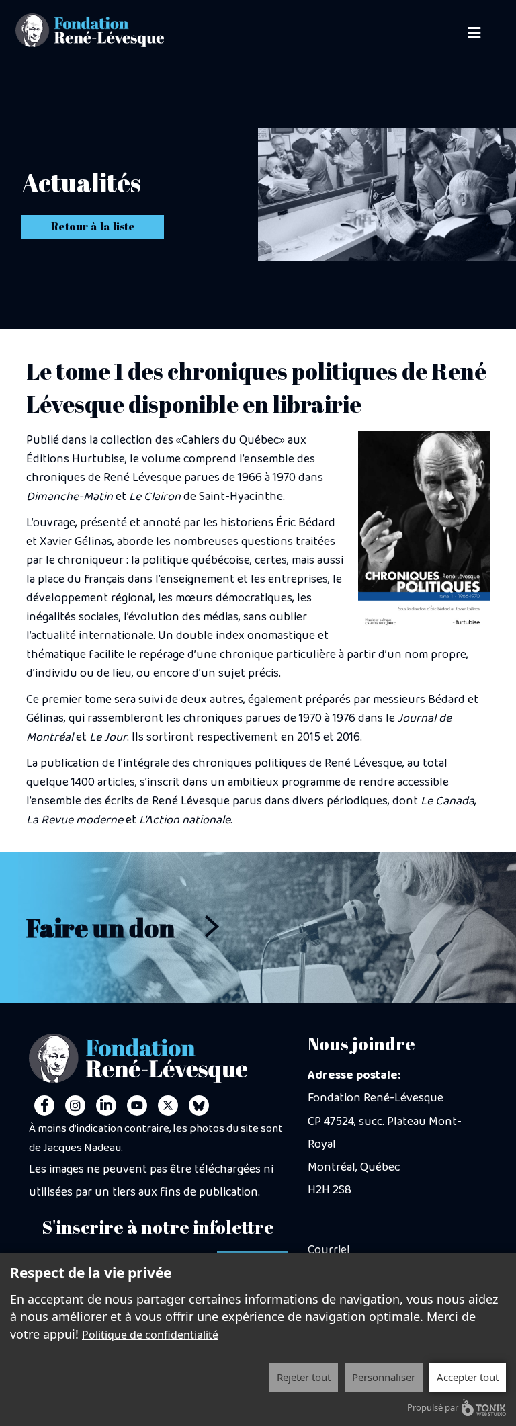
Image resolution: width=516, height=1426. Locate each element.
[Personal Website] (199, 1105)
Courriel (329, 1250)
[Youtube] (137, 1105)
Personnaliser (383, 1377)
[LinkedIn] (106, 1105)
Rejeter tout (304, 1377)
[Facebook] (44, 1105)
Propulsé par (432, 1407)
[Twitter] (168, 1105)
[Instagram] (75, 1105)
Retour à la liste (93, 226)
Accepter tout (468, 1377)
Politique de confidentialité (150, 1334)
